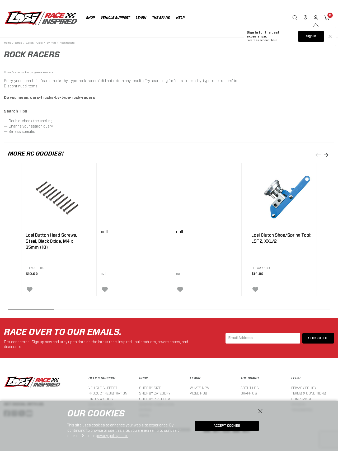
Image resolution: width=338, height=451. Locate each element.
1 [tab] (31, 311)
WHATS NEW (199, 388)
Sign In (311, 36)
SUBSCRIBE (318, 338)
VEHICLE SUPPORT (102, 388)
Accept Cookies (227, 425)
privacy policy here (112, 436)
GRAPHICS (249, 393)
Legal (296, 378)
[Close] (260, 411)
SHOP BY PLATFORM (154, 399)
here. (274, 40)
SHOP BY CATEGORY (154, 393)
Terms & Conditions (308, 393)
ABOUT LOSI (250, 388)
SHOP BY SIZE (150, 388)
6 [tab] (261, 311)
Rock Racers (67, 42)
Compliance (301, 399)
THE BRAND (250, 378)
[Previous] (318, 155)
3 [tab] (123, 311)
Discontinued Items (20, 86)
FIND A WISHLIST (101, 399)
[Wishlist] (60, 289)
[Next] (326, 155)
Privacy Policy (303, 388)
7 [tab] (307, 311)
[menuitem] (93, 18)
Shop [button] (90, 17)
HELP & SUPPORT (102, 378)
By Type (51, 42)
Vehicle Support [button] (115, 17)
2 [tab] (77, 311)
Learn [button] (141, 17)
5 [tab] (215, 311)
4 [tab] (169, 311)
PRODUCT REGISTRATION (107, 393)
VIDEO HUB (198, 393)
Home (7, 42)
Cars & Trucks (34, 42)
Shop (18, 42)
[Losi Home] (41, 18)
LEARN (195, 378)
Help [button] (180, 17)
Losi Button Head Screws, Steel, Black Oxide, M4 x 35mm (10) (51, 241)
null (104, 232)
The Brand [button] (161, 17)
